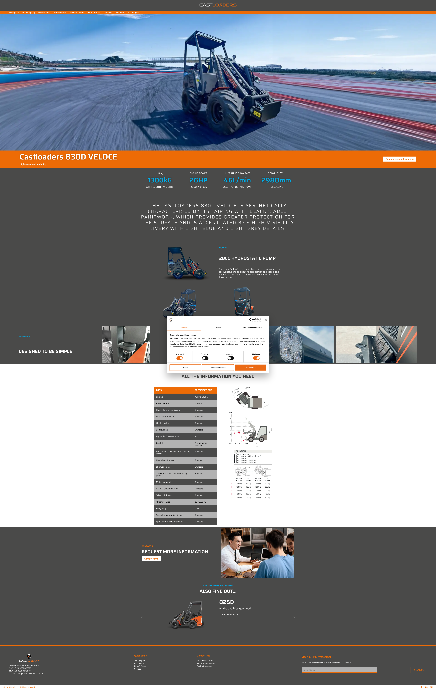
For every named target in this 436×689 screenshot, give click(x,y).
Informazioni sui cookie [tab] (252, 327)
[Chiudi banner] (266, 320)
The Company (28, 12)
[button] (141, 617)
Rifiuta (185, 367)
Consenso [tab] (184, 327)
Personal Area (122, 12)
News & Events (77, 12)
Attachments (60, 12)
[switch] (205, 358)
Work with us (93, 12)
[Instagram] (431, 687)
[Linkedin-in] (426, 687)
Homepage (14, 12)
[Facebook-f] (421, 687)
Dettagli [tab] (218, 327)
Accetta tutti (250, 367)
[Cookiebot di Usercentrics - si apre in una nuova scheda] (251, 320)
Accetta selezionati (218, 367)
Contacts (108, 12)
